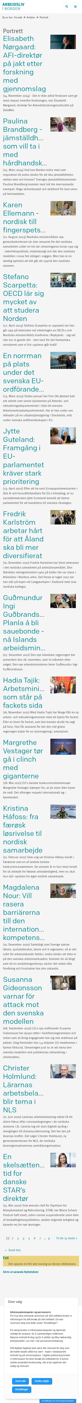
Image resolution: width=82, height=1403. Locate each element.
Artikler (31, 17)
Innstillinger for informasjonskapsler (58, 1401)
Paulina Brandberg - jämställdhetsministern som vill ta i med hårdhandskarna (41, 142)
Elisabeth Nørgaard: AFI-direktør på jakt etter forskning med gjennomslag (24, 64)
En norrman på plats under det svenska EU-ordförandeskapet (32, 373)
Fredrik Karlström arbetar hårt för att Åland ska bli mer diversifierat (23, 535)
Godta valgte (42, 1381)
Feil (6, 1258)
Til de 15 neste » (66, 1238)
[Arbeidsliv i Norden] (13, 7)
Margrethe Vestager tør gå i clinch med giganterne (23, 760)
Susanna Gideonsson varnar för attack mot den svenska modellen (23, 1000)
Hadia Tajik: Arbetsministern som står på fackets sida (30, 693)
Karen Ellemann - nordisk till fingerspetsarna (29, 218)
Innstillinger (21, 1389)
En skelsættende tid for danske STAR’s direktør (25, 1178)
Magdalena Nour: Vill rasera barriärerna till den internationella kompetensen (27, 912)
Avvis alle (20, 1381)
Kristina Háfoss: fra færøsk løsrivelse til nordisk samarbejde (23, 829)
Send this (14, 1250)
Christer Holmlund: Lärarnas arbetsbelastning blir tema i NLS (31, 1089)
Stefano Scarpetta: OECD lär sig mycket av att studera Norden (23, 298)
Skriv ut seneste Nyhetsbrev (21, 1272)
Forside (18, 17)
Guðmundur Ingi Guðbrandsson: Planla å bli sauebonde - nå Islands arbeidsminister (29, 623)
